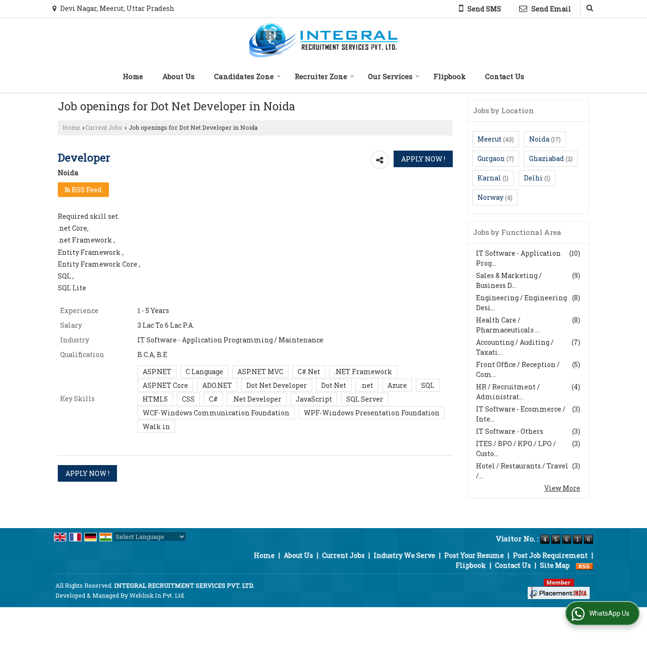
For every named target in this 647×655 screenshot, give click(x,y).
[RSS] (584, 565)
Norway (490, 197)
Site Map (555, 565)
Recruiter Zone (321, 76)
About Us (178, 76)
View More (562, 488)
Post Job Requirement (550, 555)
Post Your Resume (474, 555)
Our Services (390, 76)
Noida (539, 139)
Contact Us (504, 76)
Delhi (533, 177)
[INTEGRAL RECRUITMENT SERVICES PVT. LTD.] (323, 40)
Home (133, 76)
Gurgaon (491, 158)
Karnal (489, 177)
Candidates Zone (244, 76)
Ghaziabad (546, 158)
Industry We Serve (404, 555)
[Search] (588, 8)
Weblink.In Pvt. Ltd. (157, 595)
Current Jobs (103, 127)
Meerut (489, 139)
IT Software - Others (509, 431)
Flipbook (449, 76)
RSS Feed (86, 189)
